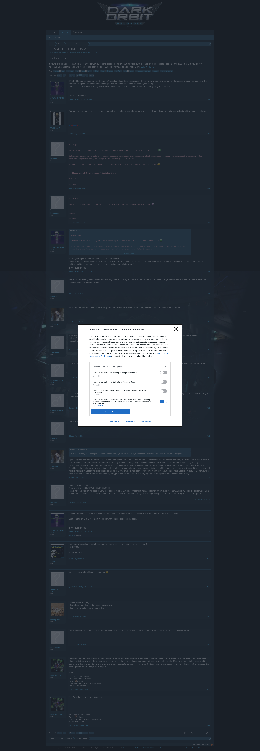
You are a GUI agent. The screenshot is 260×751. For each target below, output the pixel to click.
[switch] (163, 372)
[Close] (176, 329)
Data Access (130, 421)
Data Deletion (115, 421)
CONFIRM (110, 412)
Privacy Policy (145, 421)
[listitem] (130, 366)
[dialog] (130, 375)
